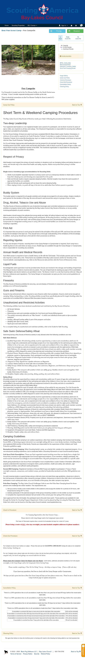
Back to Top (76, 105)
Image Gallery (64, 75)
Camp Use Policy (65, 78)
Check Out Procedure (66, 82)
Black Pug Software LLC (29, 651)
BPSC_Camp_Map (65, 63)
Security (36, 654)
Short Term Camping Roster (68, 68)
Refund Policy (45, 654)
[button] (63, 25)
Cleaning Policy (64, 86)
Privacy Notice (27, 654)
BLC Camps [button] (32, 25)
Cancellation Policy (65, 84)
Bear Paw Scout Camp (11, 30)
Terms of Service (15, 654)
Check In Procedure (65, 80)
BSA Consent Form (65, 64)
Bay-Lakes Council (45, 651)
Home (7, 25)
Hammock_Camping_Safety (68, 66)
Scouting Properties (18, 25)
